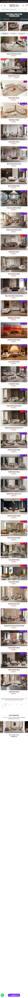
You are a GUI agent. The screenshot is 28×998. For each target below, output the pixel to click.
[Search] (25, 9)
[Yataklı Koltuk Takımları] (14, 26)
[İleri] (5, 707)
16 (2, 707)
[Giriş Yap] (23, 5)
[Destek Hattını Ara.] (4, 5)
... (13, 704)
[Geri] (2, 704)
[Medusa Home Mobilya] (14, 5)
